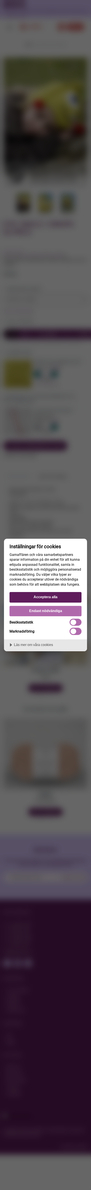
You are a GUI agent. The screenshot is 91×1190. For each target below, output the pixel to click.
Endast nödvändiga (45, 611)
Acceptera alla (45, 597)
